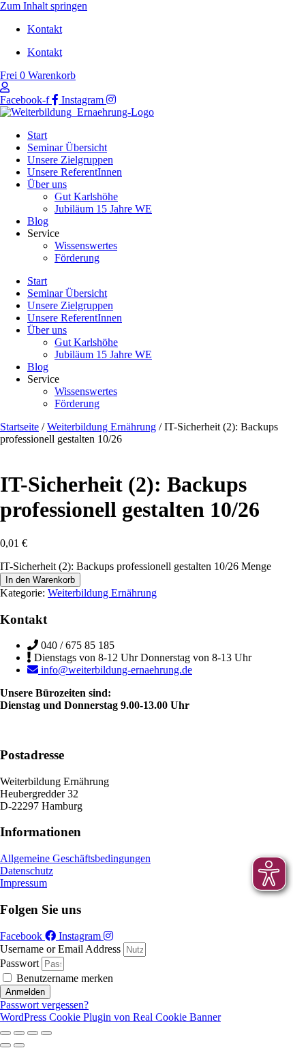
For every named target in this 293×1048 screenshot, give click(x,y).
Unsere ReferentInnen (74, 172)
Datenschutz (26, 870)
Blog (37, 221)
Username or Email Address (60, 949)
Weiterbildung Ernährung (101, 426)
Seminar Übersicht (67, 147)
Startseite (19, 426)
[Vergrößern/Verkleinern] (5, 1033)
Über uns (47, 184)
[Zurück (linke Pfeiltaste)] (5, 1045)
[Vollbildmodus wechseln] (19, 1033)
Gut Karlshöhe (86, 196)
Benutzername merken (63, 978)
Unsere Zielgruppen (70, 159)
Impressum (23, 883)
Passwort (19, 963)
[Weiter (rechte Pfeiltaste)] (19, 1045)
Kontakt (44, 29)
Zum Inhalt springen (43, 6)
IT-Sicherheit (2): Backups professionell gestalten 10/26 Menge (135, 566)
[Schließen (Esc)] (46, 1033)
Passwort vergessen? (44, 1005)
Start (37, 135)
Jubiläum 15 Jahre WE (103, 209)
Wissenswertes (86, 245)
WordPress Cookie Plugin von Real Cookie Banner (110, 1017)
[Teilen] (32, 1033)
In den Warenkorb (40, 580)
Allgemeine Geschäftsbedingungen (75, 858)
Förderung (77, 258)
